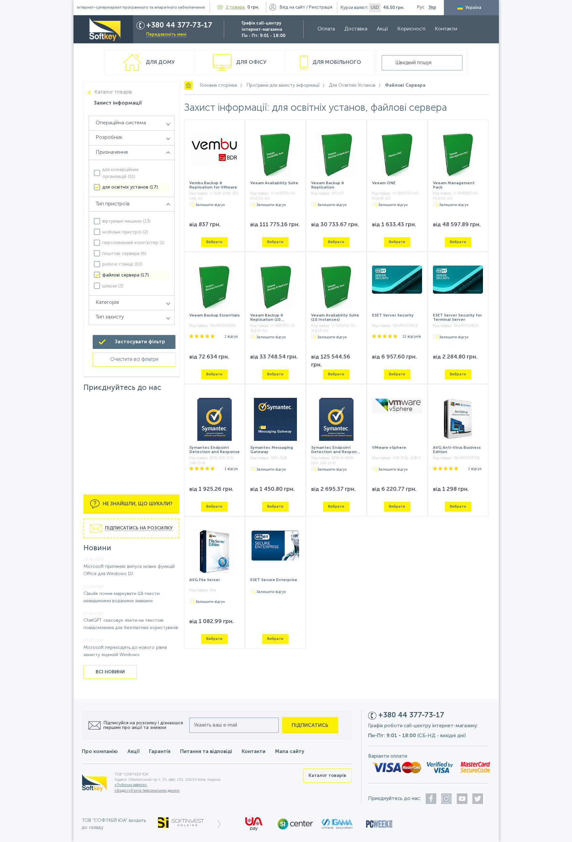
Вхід (292, 7)
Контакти (446, 29)
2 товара (235, 7)
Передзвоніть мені (166, 34)
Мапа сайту (289, 751)
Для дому (159, 62)
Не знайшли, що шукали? (136, 503)
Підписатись (310, 725)
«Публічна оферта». (131, 785)
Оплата (326, 29)
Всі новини (110, 672)
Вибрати (214, 242)
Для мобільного (336, 62)
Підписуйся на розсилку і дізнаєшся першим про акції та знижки (143, 725)
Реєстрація (320, 7)
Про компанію (100, 751)
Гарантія (159, 751)
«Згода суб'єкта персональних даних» (147, 791)
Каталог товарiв (113, 92)
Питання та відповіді (206, 751)
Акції (382, 29)
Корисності (411, 29)
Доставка (355, 29)
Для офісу (250, 62)
